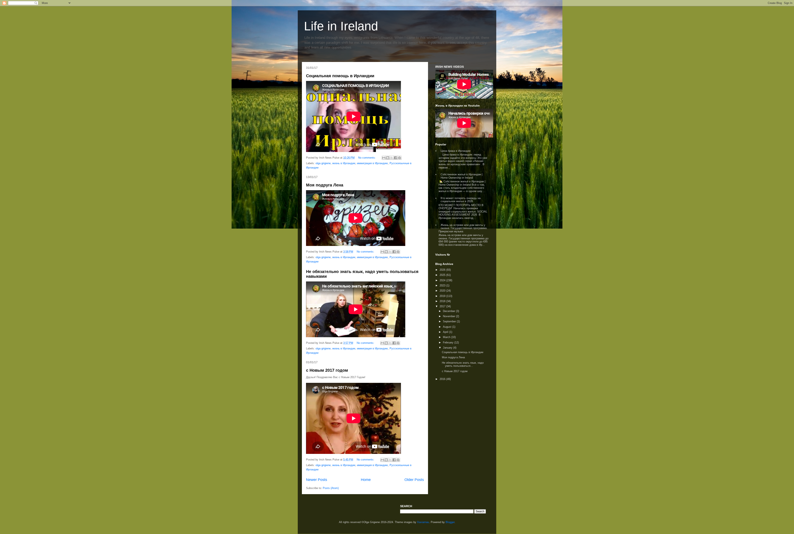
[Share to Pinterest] (399, 158)
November (449, 316)
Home (366, 480)
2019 (443, 296)
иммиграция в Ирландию (372, 163)
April (446, 331)
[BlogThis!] (388, 158)
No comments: (367, 157)
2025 (443, 274)
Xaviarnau (423, 522)
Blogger (450, 522)
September (450, 321)
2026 (443, 269)
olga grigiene (323, 163)
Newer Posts (316, 480)
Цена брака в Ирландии (455, 150)
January (448, 347)
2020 (443, 290)
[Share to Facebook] (395, 158)
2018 (443, 301)
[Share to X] (392, 158)
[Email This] (384, 158)
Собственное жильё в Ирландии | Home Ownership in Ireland (461, 176)
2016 (443, 379)
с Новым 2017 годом (327, 370)
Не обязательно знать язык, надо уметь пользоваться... (463, 364)
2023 (443, 285)
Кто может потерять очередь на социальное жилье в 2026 (461, 200)
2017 (443, 306)
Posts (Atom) (331, 488)
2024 (443, 280)
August (447, 326)
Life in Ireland (341, 26)
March (447, 337)
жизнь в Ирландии (343, 163)
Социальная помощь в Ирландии (340, 76)
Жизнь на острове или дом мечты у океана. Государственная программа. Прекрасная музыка (463, 228)
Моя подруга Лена (324, 185)
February (448, 342)
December (449, 311)
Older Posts (414, 480)
